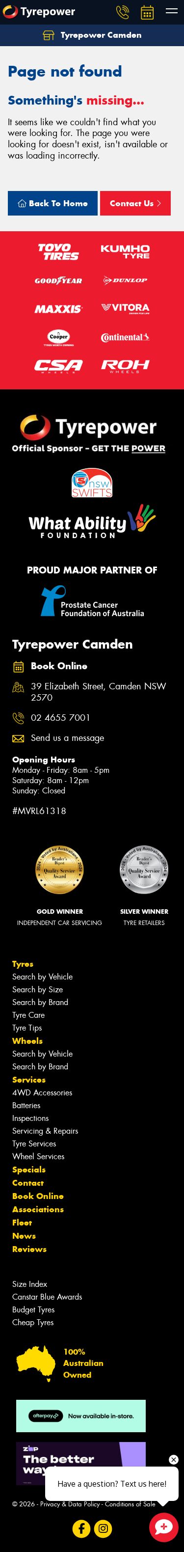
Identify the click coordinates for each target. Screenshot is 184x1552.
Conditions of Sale (130, 1504)
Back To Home (57, 203)
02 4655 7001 (61, 718)
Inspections (30, 1118)
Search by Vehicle (42, 977)
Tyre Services (34, 1144)
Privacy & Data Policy (70, 1504)
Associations (38, 1209)
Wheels (27, 1040)
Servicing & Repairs (45, 1131)
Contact (28, 1182)
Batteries (26, 1105)
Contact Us (133, 203)
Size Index (29, 1284)
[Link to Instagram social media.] (103, 1529)
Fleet (22, 1222)
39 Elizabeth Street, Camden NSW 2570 (98, 692)
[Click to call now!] (122, 12)
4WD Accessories (42, 1093)
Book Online (38, 1196)
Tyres (22, 963)
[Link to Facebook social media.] (81, 1529)
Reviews (29, 1249)
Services (29, 1079)
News (24, 1235)
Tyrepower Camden (100, 34)
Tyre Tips (27, 1028)
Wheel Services (38, 1156)
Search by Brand (40, 1002)
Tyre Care (28, 1015)
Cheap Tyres (32, 1322)
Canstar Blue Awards (47, 1297)
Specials (29, 1169)
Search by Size (37, 989)
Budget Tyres (33, 1310)
